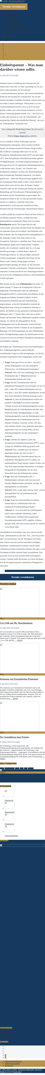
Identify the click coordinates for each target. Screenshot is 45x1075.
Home (7, 14)
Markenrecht (14, 23)
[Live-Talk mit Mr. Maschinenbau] (19, 616)
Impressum (9, 1066)
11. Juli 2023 (5, 75)
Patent (7, 571)
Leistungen (9, 16)
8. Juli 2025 (4, 684)
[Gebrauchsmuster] (9, 832)
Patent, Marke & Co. (22, 136)
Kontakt (8, 40)
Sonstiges (30, 768)
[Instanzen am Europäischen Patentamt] (19, 672)
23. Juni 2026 (5, 628)
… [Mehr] (18, 640)
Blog (7, 36)
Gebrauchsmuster (16, 27)
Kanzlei (17, 768)
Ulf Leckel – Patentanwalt (19, 31)
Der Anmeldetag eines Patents (14, 737)
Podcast (8, 38)
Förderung (9, 33)
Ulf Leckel (14, 75)
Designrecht (14, 25)
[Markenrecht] (9, 808)
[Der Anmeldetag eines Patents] (19, 730)
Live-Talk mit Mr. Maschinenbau (16, 623)
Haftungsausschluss (12, 1064)
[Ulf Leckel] (5, 770)
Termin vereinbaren (13, 6)
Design (2, 768)
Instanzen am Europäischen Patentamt (19, 679)
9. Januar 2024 (5, 742)
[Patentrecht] (9, 796)
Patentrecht (14, 20)
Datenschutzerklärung (13, 1061)
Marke (22, 768)
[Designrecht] (9, 820)
